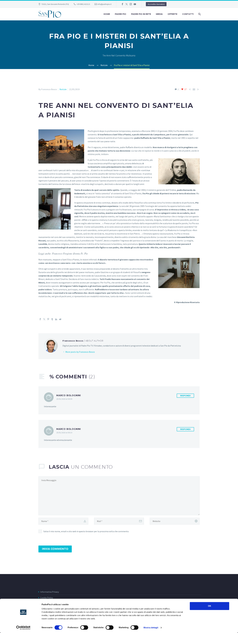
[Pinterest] (48, 319)
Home (107, 14)
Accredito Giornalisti (156, 4)
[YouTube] (135, 4)
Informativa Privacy (49, 591)
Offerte (172, 14)
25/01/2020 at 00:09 (64, 399)
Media (159, 14)
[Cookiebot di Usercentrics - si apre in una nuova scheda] (23, 628)
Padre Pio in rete (141, 14)
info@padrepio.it (104, 4)
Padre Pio (120, 14)
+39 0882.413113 (83, 4)
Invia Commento (55, 548)
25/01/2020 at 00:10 (64, 432)
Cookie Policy (46, 597)
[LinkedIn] (56, 319)
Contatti (188, 14)
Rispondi (185, 395)
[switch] (84, 627)
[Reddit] (60, 319)
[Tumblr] (52, 319)
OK (209, 606)
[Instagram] (131, 4)
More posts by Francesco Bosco (80, 351)
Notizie (63, 89)
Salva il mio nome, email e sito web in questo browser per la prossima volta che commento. (86, 531)
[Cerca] (199, 14)
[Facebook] (122, 4)
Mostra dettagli (151, 627)
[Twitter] (127, 4)
